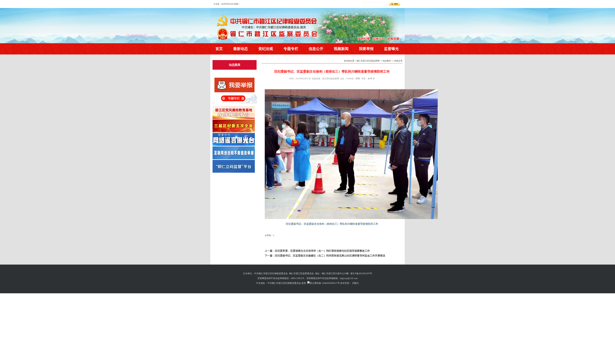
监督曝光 (391, 49)
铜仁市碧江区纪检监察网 (368, 61)
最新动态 (240, 49)
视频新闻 (341, 49)
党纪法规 (265, 49)
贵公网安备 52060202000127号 (325, 283)
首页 (219, 49)
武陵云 (355, 283)
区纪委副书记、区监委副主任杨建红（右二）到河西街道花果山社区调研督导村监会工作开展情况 (330, 255)
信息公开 (316, 49)
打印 (358, 78)
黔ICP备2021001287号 (361, 273)
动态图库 (234, 64)
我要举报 (366, 49)
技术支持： (346, 283)
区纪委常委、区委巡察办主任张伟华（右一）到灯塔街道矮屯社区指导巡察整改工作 (322, 250)
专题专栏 (290, 49)
